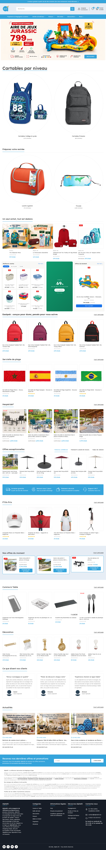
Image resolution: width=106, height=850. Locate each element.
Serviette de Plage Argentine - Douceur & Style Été (65, 390)
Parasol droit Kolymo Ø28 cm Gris (78, 472)
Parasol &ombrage (61, 450)
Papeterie (35, 821)
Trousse (78, 206)
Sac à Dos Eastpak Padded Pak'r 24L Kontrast (91, 345)
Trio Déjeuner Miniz (15, 252)
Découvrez (53, 56)
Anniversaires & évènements (80, 778)
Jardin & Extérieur (38, 16)
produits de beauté (59, 778)
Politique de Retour (73, 815)
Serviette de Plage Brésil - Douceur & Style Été (91, 390)
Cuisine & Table (37, 808)
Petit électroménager (22, 778)
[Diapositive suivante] (101, 39)
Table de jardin (98, 450)
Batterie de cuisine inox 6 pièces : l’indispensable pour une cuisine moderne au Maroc (18, 740)
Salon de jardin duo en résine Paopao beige (91, 435)
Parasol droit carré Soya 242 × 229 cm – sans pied (9, 472)
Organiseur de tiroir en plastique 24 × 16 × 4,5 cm (40, 618)
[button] (100, 9)
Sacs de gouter (14, 266)
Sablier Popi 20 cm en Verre (94, 654)
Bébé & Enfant (37, 819)
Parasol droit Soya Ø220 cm (27, 472)
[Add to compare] (25, 227)
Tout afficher (99, 314)
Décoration (71, 16)
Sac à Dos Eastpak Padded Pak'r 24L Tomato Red (13, 345)
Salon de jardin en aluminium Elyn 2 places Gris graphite (13, 435)
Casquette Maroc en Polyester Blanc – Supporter (13, 533)
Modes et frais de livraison (73, 812)
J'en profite (59, 290)
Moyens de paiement (56, 811)
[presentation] (3, 329)
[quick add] (25, 231)
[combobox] (45, 9)
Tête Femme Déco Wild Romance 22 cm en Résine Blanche (26, 654)
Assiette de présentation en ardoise (65, 617)
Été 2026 (60, 16)
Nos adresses (72, 818)
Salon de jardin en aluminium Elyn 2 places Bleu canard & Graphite (38, 435)
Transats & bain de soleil (80, 450)
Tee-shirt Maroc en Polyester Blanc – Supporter (65, 533)
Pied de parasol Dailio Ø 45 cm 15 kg (44, 472)
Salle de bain (36, 811)
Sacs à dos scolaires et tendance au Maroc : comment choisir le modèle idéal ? (86, 740)
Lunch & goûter (27, 206)
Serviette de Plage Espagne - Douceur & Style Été (40, 390)
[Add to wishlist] (16, 557)
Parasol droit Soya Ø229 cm (61, 472)
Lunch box (6, 266)
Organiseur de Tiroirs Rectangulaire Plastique (13, 618)
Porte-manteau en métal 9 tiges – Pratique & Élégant (89, 533)
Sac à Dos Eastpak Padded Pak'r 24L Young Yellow (65, 345)
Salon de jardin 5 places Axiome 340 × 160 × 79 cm (60, 559)
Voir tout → (41, 263)
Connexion (84, 9)
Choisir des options (26, 570)
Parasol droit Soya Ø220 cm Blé (95, 472)
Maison (50, 16)
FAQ (51, 808)
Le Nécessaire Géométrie (40, 252)
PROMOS (35, 824)
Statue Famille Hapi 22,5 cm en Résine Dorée (61, 654)
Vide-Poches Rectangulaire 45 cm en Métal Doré (9, 654)
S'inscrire (97, 760)
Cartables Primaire (78, 136)
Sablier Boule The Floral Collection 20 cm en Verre (78, 654)
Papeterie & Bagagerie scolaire (17, 16)
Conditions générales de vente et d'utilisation (57, 814)
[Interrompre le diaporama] (104, 40)
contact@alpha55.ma (94, 814)
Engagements (72, 808)
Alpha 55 (56, 847)
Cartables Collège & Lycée (27, 136)
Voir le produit (89, 305)
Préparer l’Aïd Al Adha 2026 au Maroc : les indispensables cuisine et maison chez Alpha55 (53, 740)
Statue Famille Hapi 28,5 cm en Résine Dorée (44, 654)
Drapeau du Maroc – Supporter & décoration (38, 533)
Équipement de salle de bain (45, 778)
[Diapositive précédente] (4, 39)
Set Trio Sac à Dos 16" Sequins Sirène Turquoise (89, 253)
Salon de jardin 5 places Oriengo (24, 559)
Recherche (72, 9)
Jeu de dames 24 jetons (93, 559)
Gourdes (21, 266)
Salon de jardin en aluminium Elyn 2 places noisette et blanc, (64, 435)
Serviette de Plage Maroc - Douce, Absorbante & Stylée (12, 390)
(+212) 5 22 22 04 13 (94, 817)
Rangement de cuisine (33, 778)
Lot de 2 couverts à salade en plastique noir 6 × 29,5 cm (91, 618)
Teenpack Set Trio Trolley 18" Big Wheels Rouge (65, 253)
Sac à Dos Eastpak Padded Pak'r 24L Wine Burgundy (39, 345)
